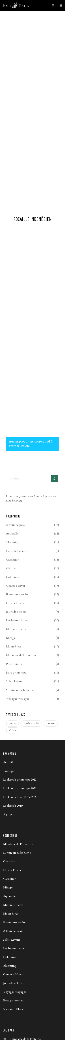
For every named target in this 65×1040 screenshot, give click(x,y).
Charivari (12, 568)
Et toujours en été (17, 594)
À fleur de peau (16, 525)
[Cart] (52, 5)
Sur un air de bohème (20, 690)
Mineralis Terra (16, 629)
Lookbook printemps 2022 (19, 780)
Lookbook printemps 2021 (19, 788)
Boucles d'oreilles (31, 723)
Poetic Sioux (14, 664)
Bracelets (51, 723)
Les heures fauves (17, 620)
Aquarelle (12, 534)
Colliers (12, 730)
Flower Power (15, 603)
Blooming (13, 542)
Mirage (11, 638)
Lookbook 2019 (13, 806)
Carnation (12, 560)
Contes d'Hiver (15, 586)
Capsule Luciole (16, 551)
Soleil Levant (14, 681)
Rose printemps (16, 673)
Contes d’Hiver (13, 974)
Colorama (12, 577)
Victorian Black (13, 1009)
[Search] (54, 478)
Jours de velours (16, 612)
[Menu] (60, 5)
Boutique (9, 771)
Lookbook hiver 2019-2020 (20, 797)
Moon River (13, 647)
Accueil (8, 762)
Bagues (12, 723)
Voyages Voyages (17, 699)
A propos (9, 814)
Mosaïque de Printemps (21, 655)
